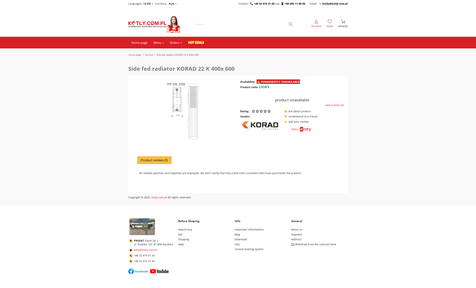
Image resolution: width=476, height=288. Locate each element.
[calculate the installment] (300, 130)
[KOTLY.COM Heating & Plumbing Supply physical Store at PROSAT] (142, 227)
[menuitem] (139, 43)
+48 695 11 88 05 (294, 3)
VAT (180, 234)
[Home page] (154, 24)
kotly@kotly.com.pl (335, 3)
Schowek (329, 24)
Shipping (183, 239)
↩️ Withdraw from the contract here (313, 244)
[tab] (154, 160)
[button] (297, 111)
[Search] (290, 24)
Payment (296, 234)
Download (241, 239)
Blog (237, 234)
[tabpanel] (238, 175)
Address (296, 239)
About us (296, 229)
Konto (316, 24)
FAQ (237, 244)
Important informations (249, 229)
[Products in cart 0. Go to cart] (343, 24)
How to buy (185, 229)
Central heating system (249, 249)
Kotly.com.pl (159, 197)
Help (181, 244)
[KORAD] (261, 125)
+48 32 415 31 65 (264, 3)
